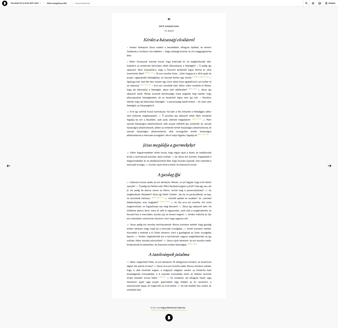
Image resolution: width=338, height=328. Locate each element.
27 (128, 262)
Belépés (331, 3)
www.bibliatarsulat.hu (179, 310)
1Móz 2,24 (197, 77)
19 (166, 198)
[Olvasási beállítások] (313, 3)
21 (180, 207)
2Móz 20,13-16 (157, 198)
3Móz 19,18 (165, 202)
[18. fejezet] (8, 165)
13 (128, 153)
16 (128, 182)
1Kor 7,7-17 (197, 119)
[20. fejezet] (329, 165)
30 (179, 286)
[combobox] (58, 3)
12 (204, 120)
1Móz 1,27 (149, 73)
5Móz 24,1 (193, 89)
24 (185, 229)
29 (168, 278)
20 (172, 202)
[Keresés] (306, 3)
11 (160, 116)
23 (128, 225)
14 (173, 157)
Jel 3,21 (162, 277)
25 (136, 237)
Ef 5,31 (206, 77)
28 (155, 266)
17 (137, 186)
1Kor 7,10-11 (145, 85)
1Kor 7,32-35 (203, 134)
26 (165, 241)
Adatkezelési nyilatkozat (160, 310)
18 (206, 190)
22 (186, 214)
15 (147, 165)
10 (128, 112)
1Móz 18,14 (192, 244)
